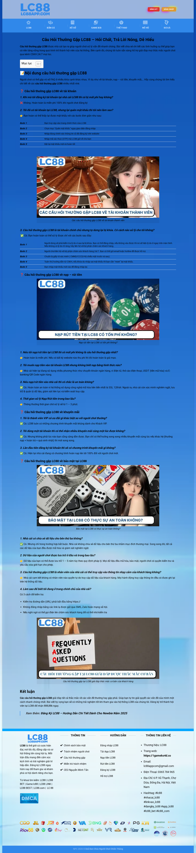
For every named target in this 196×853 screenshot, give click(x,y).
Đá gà (167, 27)
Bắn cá (51, 27)
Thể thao (121, 27)
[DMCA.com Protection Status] (29, 798)
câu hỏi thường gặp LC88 (38, 698)
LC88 (28, 27)
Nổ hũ (145, 27)
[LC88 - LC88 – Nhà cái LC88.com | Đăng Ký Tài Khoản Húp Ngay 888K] (35, 9)
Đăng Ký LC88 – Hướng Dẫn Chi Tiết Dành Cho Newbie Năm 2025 (84, 713)
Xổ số (73, 27)
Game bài (96, 27)
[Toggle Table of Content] (36, 63)
